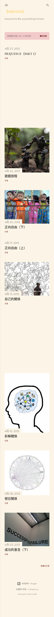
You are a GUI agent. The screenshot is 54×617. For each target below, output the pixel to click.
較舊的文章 (45, 566)
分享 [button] (6, 58)
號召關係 (11, 499)
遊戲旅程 (11, 176)
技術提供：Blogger (29, 583)
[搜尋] (47, 4)
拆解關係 (11, 436)
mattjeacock (33, 589)
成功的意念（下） (17, 550)
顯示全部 (43, 36)
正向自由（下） (16, 227)
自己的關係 (12, 299)
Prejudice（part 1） (21, 54)
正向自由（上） (16, 248)
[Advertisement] (27, 94)
